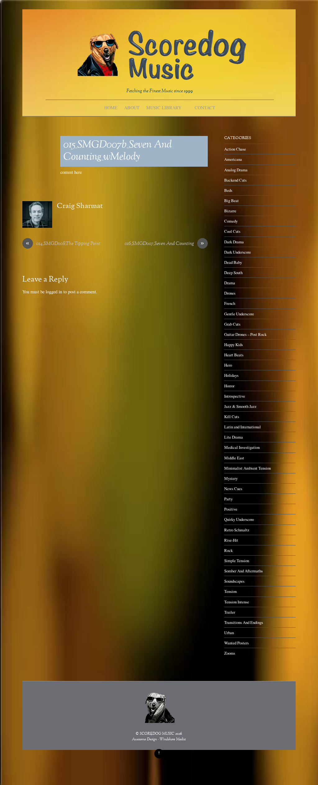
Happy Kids (233, 344)
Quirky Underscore (239, 519)
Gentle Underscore (239, 314)
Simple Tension (236, 560)
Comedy (231, 221)
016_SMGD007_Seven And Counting (164, 244)
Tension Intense (236, 602)
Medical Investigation (242, 447)
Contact (205, 108)
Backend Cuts (235, 180)
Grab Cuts (232, 324)
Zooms (229, 653)
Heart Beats (233, 355)
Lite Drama (233, 437)
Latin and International (242, 427)
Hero (228, 365)
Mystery (231, 478)
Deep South (233, 272)
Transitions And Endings (243, 622)
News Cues (233, 488)
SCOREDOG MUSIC (157, 734)
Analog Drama (236, 170)
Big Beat (231, 200)
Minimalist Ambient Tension (247, 468)
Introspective (234, 396)
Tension (230, 591)
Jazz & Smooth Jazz (240, 406)
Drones (229, 293)
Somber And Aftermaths (243, 571)
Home (110, 108)
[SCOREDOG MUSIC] (161, 77)
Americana (233, 159)
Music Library (163, 108)
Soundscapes (234, 581)
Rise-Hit (231, 540)
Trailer (229, 612)
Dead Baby (233, 262)
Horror (229, 386)
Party (228, 499)
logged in (54, 292)
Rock (228, 550)
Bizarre (230, 211)
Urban (229, 632)
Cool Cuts (232, 231)
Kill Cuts (231, 416)
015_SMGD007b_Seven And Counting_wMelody (117, 151)
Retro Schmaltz (236, 530)
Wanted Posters (236, 643)
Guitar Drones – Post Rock (245, 334)
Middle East (234, 458)
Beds (228, 190)
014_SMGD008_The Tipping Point (63, 244)
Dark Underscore (237, 252)
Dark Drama (234, 242)
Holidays (231, 375)
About (131, 108)
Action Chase (235, 149)
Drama (229, 283)
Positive (230, 509)
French (229, 303)
